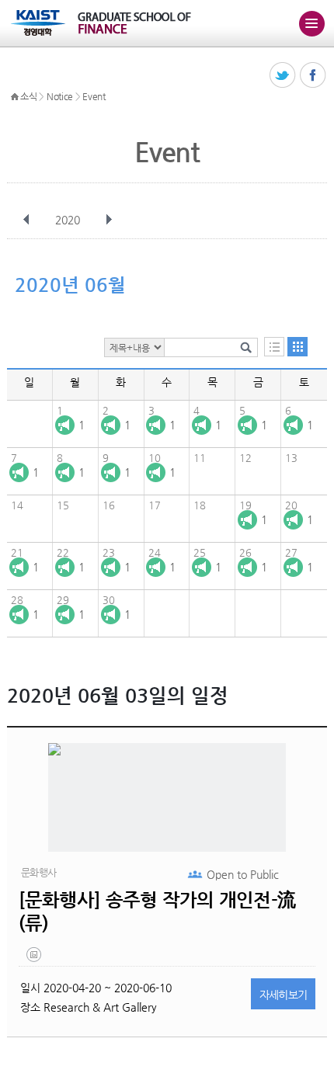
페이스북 (313, 75)
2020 (67, 220)
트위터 (283, 75)
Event (94, 96)
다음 (108, 219)
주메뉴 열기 (311, 23)
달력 (297, 346)
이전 (26, 219)
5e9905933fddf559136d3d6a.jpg (35, 958)
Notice (60, 96)
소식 (28, 96)
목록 (274, 346)
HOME (15, 97)
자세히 (283, 994)
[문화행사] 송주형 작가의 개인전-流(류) (157, 911)
